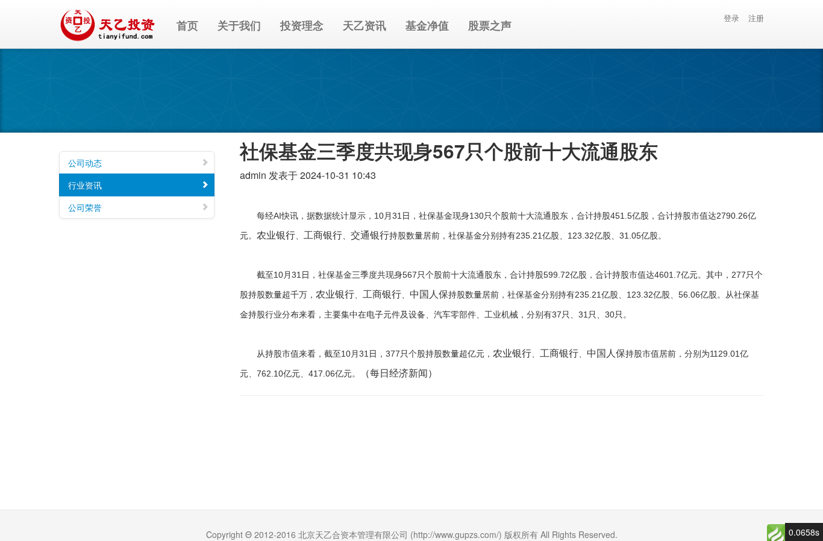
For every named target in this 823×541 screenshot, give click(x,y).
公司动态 (85, 163)
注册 (756, 17)
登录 (731, 17)
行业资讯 (85, 185)
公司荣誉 (85, 207)
